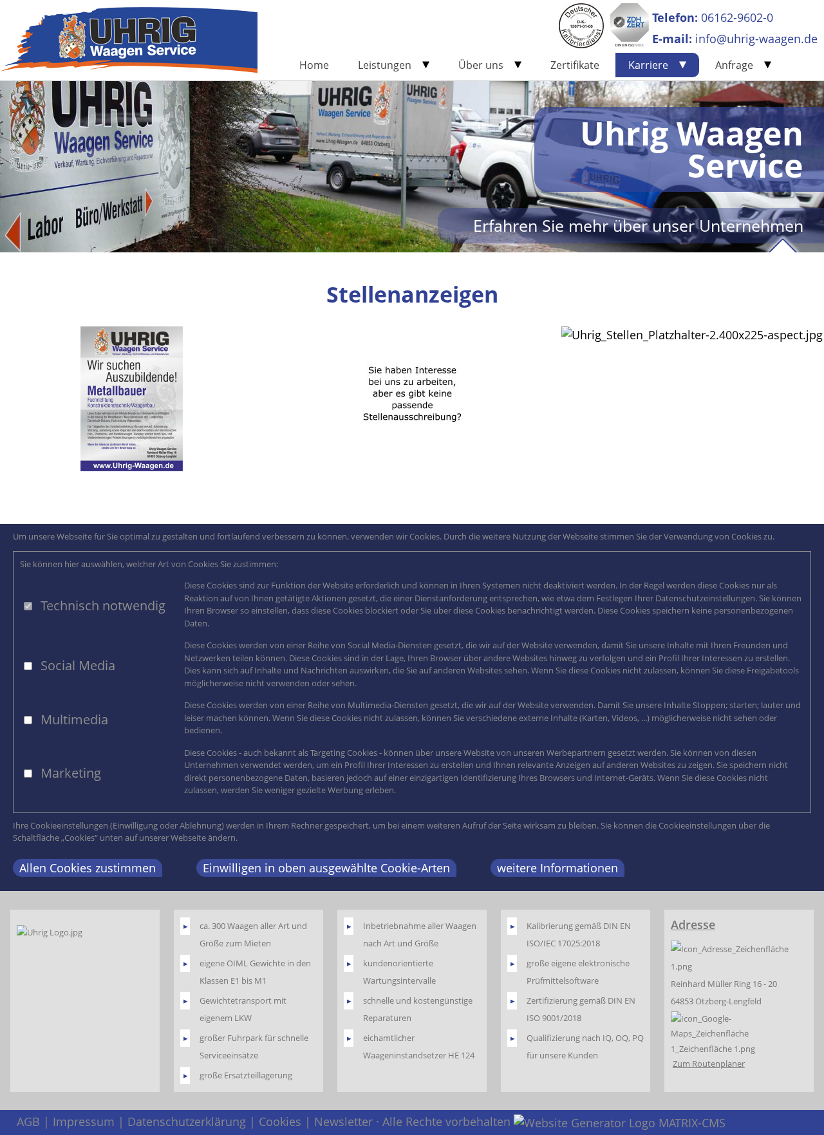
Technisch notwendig (103, 605)
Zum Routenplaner (709, 1063)
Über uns (480, 65)
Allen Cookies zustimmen (87, 868)
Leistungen (384, 65)
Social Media (78, 665)
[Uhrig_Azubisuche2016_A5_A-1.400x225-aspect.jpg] (131, 398)
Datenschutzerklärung (186, 1121)
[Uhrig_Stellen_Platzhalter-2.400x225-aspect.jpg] (692, 335)
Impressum (84, 1121)
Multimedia (74, 719)
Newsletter (343, 1121)
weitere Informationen (557, 868)
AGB (28, 1121)
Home (314, 65)
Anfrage (734, 65)
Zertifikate (574, 65)
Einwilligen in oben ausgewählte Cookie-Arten (326, 868)
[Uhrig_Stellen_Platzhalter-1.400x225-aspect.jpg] (412, 398)
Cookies (280, 1121)
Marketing (71, 773)
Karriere (648, 65)
